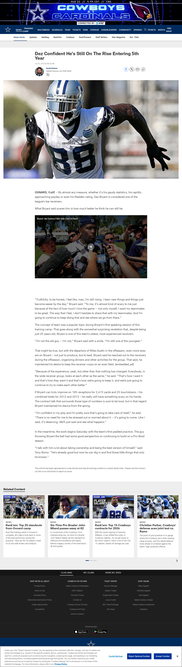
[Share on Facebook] (126, 71)
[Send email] (137, 71)
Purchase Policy (40, 595)
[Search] (145, 29)
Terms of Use (40, 591)
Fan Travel (110, 609)
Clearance (143, 609)
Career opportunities (39, 604)
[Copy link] (143, 69)
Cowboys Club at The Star (77, 604)
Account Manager (110, 586)
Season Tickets (110, 591)
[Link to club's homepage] (8, 29)
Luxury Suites (111, 600)
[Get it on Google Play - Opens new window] (100, 633)
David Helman (51, 68)
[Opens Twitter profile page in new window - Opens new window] (48, 74)
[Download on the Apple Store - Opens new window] (81, 632)
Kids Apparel (143, 595)
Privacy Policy (39, 586)
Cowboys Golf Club (77, 609)
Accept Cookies (163, 656)
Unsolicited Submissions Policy (40, 600)
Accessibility (40, 609)
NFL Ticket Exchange (110, 604)
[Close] (177, 656)
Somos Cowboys (77, 614)
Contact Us (77, 600)
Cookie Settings (116, 656)
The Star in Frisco (77, 595)
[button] (91, 246)
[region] (91, 656)
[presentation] (177, 561)
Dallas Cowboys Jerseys (143, 600)
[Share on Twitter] (132, 71)
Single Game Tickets (110, 595)
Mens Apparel (143, 586)
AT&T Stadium (77, 591)
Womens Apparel (143, 591)
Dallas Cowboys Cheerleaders (77, 586)
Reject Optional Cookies (139, 656)
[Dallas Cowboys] (91, 645)
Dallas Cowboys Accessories (143, 604)
